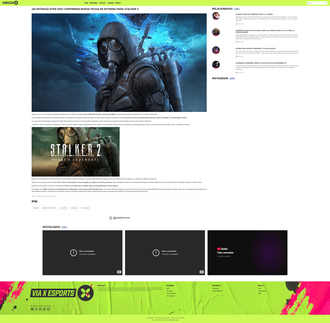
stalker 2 (74, 208)
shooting (63, 208)
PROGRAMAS (93, 3)
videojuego (85, 208)
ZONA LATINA (262, 291)
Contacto (216, 288)
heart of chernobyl (49, 208)
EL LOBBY (169, 291)
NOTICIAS (102, 3)
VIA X (259, 288)
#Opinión (111, 3)
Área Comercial (217, 291)
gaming (36, 208)
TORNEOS (118, 3)
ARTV (259, 293)
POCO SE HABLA (171, 293)
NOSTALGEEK (170, 296)
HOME (86, 3)
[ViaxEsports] (15, 2)
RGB (168, 288)
